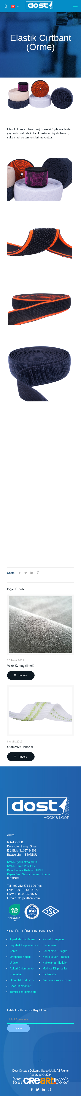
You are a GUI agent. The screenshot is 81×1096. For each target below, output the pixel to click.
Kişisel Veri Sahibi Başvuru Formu (28, 874)
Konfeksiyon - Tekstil (56, 956)
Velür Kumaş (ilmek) (21, 665)
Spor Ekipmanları (20, 986)
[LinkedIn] (43, 1089)
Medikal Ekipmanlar (55, 968)
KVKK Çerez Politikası (21, 866)
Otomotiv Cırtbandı (20, 747)
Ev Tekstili (49, 974)
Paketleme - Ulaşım (55, 951)
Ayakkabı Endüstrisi (22, 939)
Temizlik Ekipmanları (23, 991)
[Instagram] (49, 1089)
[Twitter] (37, 1089)
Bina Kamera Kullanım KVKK (25, 870)
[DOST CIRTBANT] (40, 5)
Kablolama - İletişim (55, 962)
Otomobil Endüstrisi (22, 980)
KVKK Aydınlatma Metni (22, 862)
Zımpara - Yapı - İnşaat (57, 980)
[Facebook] (32, 1089)
